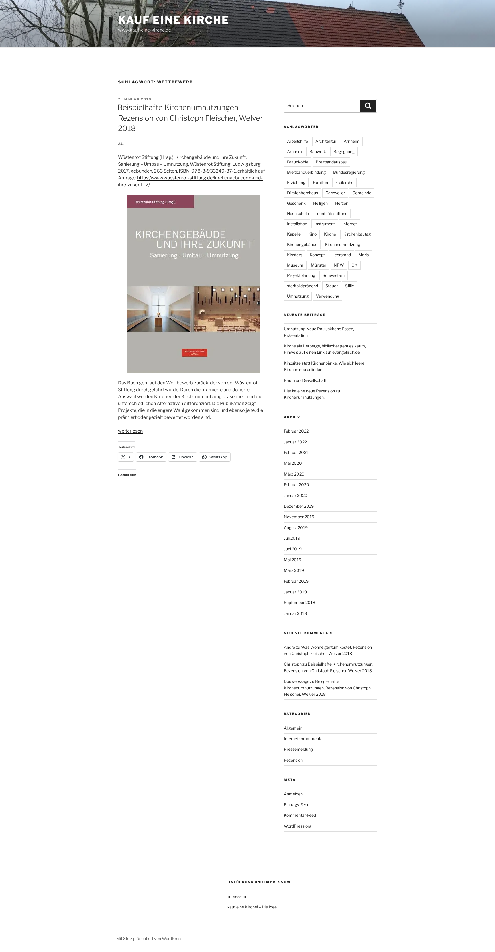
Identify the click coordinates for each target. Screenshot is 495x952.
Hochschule (298, 213)
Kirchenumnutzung (342, 244)
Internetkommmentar (304, 738)
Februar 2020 (296, 484)
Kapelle (294, 234)
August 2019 (296, 527)
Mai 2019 (292, 559)
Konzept (317, 254)
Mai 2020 (293, 463)
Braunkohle (297, 161)
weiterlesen (130, 431)
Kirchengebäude (302, 244)
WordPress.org (297, 826)
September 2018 (299, 602)
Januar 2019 (295, 591)
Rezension (293, 760)
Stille (349, 285)
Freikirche (344, 182)
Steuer (331, 285)
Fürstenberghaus (302, 192)
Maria (363, 254)
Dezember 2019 (299, 506)
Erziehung (296, 182)
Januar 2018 (295, 613)
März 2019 (294, 570)
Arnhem (294, 151)
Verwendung (327, 296)
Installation (297, 223)
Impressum (237, 896)
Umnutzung (298, 296)
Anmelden (293, 793)
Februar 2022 (296, 431)
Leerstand (341, 254)
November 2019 (299, 516)
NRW (339, 265)
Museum (295, 265)
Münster (318, 265)
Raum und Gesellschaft (305, 380)
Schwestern (334, 275)
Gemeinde (361, 192)
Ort (354, 265)
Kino (312, 234)
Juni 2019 (293, 548)
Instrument (325, 223)
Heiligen (320, 203)
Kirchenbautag (357, 234)
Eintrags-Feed (296, 804)
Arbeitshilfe (297, 141)
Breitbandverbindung (306, 172)
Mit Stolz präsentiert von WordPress (149, 938)
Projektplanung (301, 275)
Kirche (330, 234)
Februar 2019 (296, 581)
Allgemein (293, 728)
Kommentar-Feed (300, 815)
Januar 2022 (295, 441)
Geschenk (296, 203)
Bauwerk (317, 151)
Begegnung (344, 151)
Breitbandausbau (331, 161)
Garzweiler (335, 192)
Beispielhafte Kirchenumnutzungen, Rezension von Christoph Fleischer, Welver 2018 (190, 118)
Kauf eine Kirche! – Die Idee (252, 906)
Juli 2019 (292, 538)
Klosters (294, 254)
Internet (349, 223)
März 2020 (294, 474)
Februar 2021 (296, 452)
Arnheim (352, 141)
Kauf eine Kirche (173, 20)
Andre (289, 647)
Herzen (341, 203)
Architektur (325, 141)
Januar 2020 (295, 495)
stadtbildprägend (302, 285)
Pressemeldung (298, 749)
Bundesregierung (349, 172)
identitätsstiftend (331, 213)
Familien (320, 182)
